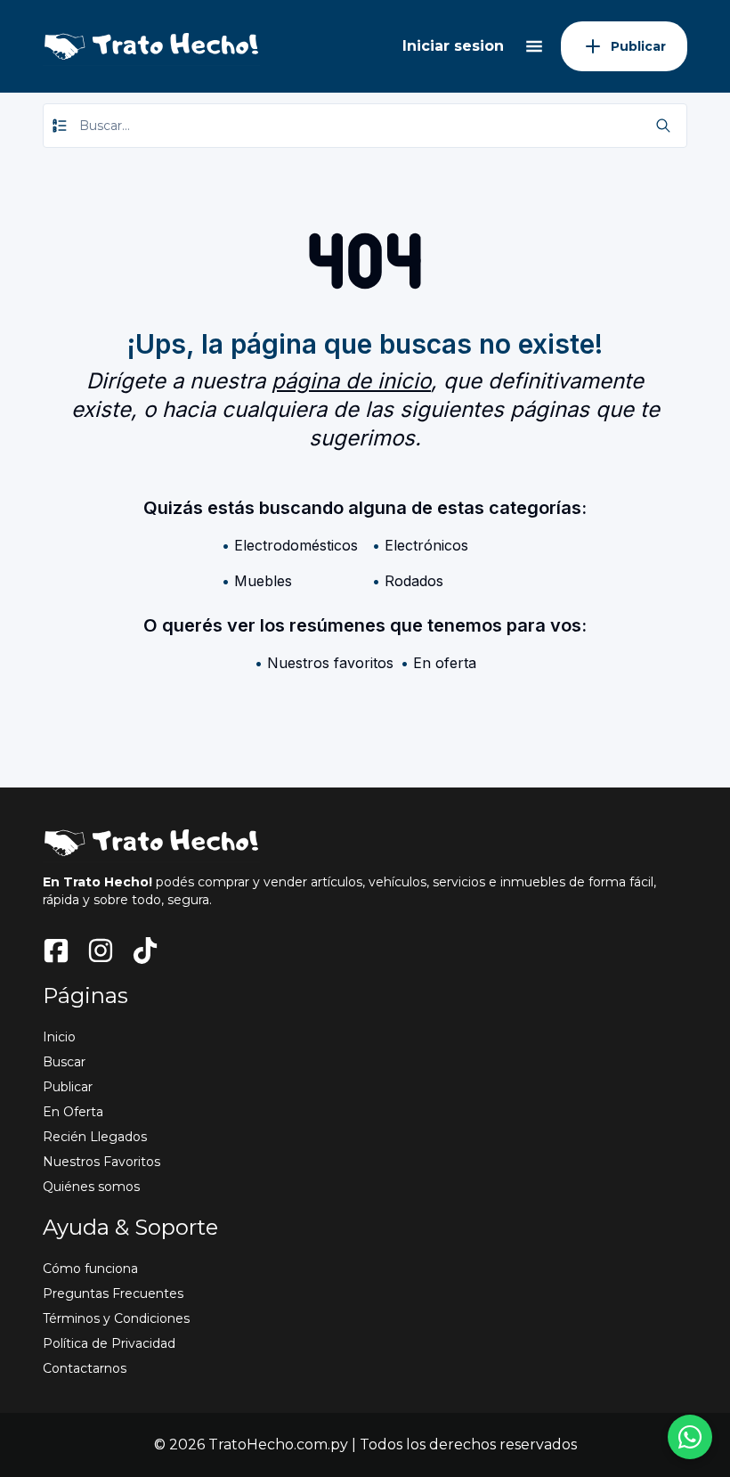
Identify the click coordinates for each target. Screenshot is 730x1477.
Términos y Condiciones (116, 1318)
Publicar (68, 1087)
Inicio (59, 1037)
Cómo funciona (90, 1269)
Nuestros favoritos (330, 663)
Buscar (64, 1062)
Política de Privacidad (109, 1343)
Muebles (263, 581)
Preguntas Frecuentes (113, 1293)
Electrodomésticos (296, 545)
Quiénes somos (91, 1187)
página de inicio (351, 381)
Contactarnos (84, 1368)
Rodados (414, 581)
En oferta (444, 663)
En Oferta (73, 1112)
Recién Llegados (95, 1137)
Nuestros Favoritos (101, 1162)
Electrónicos (426, 545)
